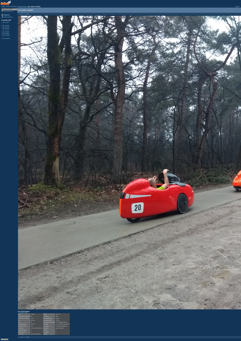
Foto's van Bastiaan (11, 6)
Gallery (3, 6)
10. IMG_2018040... (6, 35)
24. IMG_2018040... (6, 38)
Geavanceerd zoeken (8, 11)
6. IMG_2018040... (6, 28)
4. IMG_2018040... (6, 25)
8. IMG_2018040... (6, 31)
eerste (22, 13)
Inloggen (237, 6)
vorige (27, 13)
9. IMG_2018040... (6, 33)
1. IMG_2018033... (6, 22)
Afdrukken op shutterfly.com (6, 15)
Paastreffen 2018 (22, 6)
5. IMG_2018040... (6, 27)
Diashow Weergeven (8, 17)
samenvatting (21, 312)
